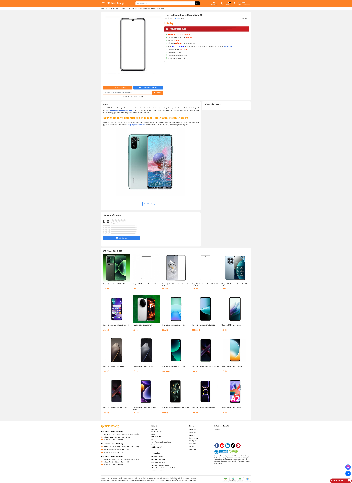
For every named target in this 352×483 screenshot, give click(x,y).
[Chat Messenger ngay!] (348, 467)
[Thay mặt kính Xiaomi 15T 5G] (146, 350)
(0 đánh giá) (176, 18)
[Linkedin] (227, 445)
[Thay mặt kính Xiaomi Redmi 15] (235, 309)
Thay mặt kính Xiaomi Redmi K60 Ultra (175, 407)
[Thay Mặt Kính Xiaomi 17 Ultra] (146, 309)
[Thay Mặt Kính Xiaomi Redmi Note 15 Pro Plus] (205, 268)
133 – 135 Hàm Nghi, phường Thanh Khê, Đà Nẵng (124, 434)
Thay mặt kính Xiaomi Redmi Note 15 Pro (234, 285)
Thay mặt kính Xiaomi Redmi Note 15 (116, 325)
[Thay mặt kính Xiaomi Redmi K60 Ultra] (176, 391)
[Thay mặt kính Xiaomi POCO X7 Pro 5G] (205, 350)
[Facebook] (216, 445)
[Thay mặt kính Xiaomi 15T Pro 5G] (117, 350)
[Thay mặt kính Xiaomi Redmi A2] (235, 391)
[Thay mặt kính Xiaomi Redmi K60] (205, 391)
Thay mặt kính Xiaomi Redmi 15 (232, 325)
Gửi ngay (158, 93)
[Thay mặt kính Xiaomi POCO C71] (235, 350)
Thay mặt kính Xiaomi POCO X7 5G (115, 407)
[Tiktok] (233, 445)
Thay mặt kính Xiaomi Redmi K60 (203, 407)
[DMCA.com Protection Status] (233, 451)
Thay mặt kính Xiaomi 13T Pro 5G (173, 366)
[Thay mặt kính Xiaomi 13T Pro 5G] (176, 350)
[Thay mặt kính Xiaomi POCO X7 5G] (117, 391)
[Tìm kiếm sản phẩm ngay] (197, 3)
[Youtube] (222, 445)
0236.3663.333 (118, 452)
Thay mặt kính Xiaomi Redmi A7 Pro (145, 284)
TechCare (217, 429)
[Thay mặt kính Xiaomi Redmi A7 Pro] (146, 268)
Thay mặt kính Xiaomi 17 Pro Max (114, 284)
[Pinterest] (238, 445)
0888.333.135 (156, 447)
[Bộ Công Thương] (221, 451)
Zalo (348, 473)
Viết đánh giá (123, 238)
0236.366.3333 (244, 4)
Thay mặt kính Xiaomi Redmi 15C (203, 325)
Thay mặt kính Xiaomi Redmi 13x (173, 325)
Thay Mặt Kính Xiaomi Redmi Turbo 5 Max (175, 285)
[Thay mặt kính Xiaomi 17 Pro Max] (117, 268)
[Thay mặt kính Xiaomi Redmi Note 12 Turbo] (146, 391)
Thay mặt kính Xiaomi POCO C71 (232, 366)
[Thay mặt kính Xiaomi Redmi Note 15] (117, 309)
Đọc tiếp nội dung (149, 204)
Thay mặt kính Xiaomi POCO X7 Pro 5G (205, 366)
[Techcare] (115, 3)
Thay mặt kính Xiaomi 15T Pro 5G (114, 366)
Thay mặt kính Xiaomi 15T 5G (143, 366)
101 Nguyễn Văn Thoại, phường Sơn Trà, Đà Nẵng (124, 459)
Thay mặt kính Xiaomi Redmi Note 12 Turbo (145, 408)
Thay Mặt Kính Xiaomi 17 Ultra (143, 325)
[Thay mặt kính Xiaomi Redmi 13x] (176, 309)
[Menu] (103, 3)
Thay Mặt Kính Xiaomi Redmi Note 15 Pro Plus (205, 285)
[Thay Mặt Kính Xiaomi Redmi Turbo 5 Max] (176, 268)
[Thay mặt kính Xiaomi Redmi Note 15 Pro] (235, 268)
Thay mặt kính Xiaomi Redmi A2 (232, 407)
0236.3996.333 (118, 440)
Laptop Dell (192, 432)
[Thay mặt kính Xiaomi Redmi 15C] (205, 309)
